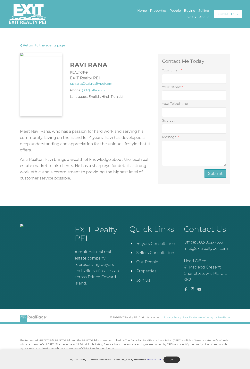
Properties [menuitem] (158, 10)
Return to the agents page (43, 45)
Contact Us (228, 14)
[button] (228, 14)
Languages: (79, 97)
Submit (215, 173)
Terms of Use (154, 359)
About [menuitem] (204, 17)
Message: (170, 137)
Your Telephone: (175, 104)
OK (172, 359)
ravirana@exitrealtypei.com (91, 83)
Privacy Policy (172, 317)
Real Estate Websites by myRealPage (206, 317)
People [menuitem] (175, 10)
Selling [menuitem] (203, 10)
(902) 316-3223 (93, 90)
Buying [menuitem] (189, 10)
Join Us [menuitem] (190, 17)
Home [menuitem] (142, 10)
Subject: (168, 120)
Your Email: (171, 70)
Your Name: (171, 87)
